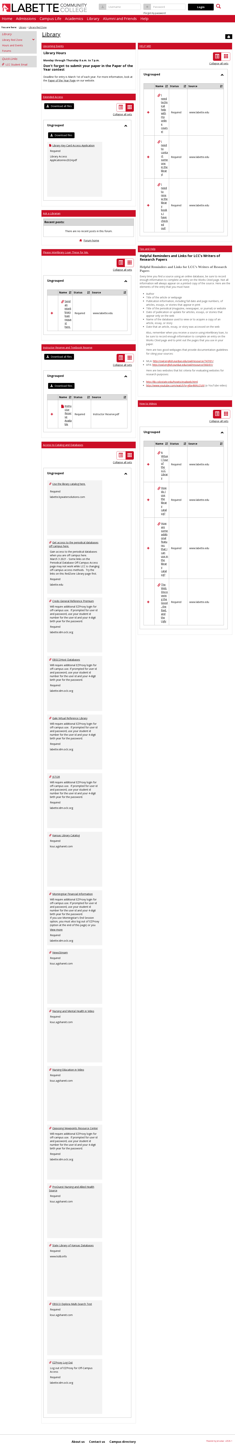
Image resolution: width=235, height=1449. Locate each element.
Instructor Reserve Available (68, 415)
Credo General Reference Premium (73, 601)
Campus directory (122, 1442)
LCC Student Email (16, 64)
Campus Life (50, 18)
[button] (59, 106)
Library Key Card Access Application (73, 145)
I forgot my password (154, 13)
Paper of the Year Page (62, 80)
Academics (74, 18)
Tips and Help (147, 249)
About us (78, 1442)
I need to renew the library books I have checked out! (164, 206)
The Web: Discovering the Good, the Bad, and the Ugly (164, 603)
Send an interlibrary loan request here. (68, 314)
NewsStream (60, 952)
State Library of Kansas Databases (73, 1245)
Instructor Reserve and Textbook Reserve (67, 347)
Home (7, 18)
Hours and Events (12, 45)
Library (93, 18)
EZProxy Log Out (62, 1362)
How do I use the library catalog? (164, 500)
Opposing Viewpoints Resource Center (75, 1128)
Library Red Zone (38, 27)
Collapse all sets (122, 114)
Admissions (26, 18)
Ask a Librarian (51, 213)
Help (144, 18)
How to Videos (148, 403)
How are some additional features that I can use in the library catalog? (164, 549)
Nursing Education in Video (68, 1069)
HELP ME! (145, 46)
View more (56, 929)
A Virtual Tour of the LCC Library (164, 465)
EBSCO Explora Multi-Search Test (72, 1304)
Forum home (91, 240)
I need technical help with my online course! (164, 113)
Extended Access (53, 97)
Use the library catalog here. (69, 484)
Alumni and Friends (120, 18)
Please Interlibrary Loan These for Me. (65, 252)
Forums (6, 51)
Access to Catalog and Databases (63, 445)
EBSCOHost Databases (66, 659)
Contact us (97, 1442)
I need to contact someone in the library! (164, 158)
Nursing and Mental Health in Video (73, 1011)
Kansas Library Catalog (66, 835)
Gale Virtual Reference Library (69, 718)
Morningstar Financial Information (72, 894)
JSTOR (56, 776)
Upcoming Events (53, 46)
